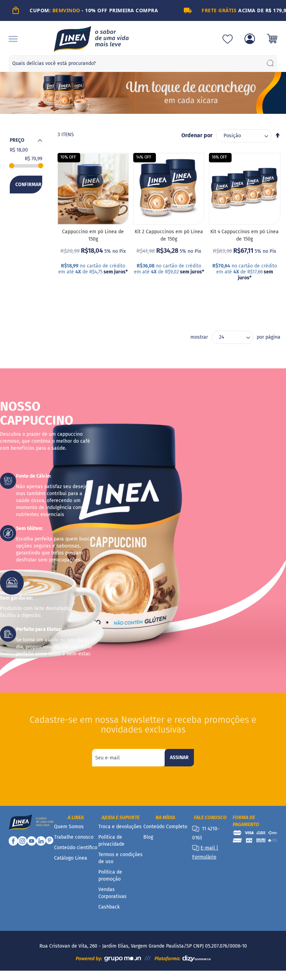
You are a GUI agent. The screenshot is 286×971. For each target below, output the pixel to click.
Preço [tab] (17, 140)
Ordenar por (196, 135)
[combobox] (143, 63)
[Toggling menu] (13, 39)
